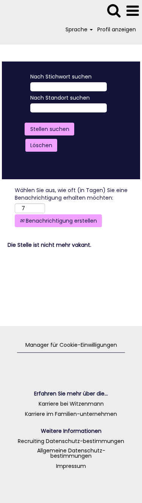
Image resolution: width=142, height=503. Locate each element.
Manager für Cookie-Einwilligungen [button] (71, 345)
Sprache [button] (77, 29)
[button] (132, 11)
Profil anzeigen (116, 29)
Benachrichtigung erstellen (60, 221)
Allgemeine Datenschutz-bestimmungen (71, 453)
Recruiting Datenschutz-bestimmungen (71, 441)
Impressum (71, 466)
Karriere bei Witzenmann (71, 404)
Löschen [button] (41, 145)
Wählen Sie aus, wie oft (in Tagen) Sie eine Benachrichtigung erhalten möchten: (71, 194)
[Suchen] (113, 10)
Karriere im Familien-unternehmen (71, 414)
